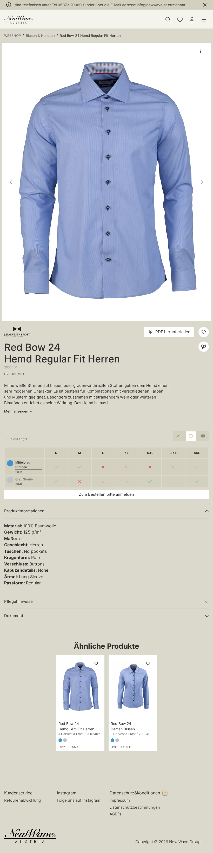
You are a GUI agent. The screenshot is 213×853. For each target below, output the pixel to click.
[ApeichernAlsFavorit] (180, 20)
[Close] (205, 5)
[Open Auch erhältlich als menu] (203, 346)
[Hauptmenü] (204, 20)
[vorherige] (11, 182)
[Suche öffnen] (168, 20)
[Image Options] (200, 51)
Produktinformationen (24, 510)
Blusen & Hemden (40, 35)
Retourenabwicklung (22, 800)
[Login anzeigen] (192, 20)
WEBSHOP (12, 35)
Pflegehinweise (18, 601)
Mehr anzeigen (16, 411)
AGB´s (115, 814)
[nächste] (202, 182)
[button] (106, 182)
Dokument (13, 615)
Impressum (120, 800)
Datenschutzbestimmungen (135, 807)
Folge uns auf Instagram (78, 800)
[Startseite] (18, 19)
